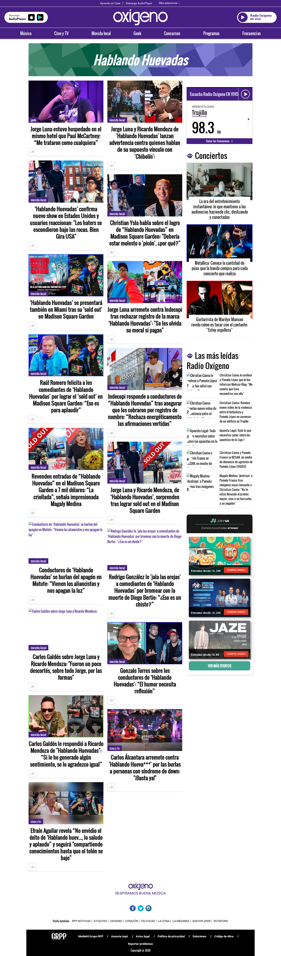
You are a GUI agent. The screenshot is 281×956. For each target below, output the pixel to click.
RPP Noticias (81, 921)
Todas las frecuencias (218, 141)
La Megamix (181, 921)
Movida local (101, 33)
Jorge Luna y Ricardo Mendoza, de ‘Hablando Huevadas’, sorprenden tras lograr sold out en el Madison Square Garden (144, 500)
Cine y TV (61, 33)
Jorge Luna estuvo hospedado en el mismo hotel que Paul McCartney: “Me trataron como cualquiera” (66, 136)
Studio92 (100, 921)
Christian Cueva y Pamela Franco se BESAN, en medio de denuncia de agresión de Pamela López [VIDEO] (236, 459)
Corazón (131, 921)
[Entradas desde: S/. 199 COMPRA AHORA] (219, 555)
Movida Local (38, 200)
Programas (211, 33)
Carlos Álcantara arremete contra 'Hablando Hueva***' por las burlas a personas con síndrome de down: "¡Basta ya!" (145, 767)
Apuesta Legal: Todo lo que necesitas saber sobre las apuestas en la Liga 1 (235, 435)
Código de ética (224, 936)
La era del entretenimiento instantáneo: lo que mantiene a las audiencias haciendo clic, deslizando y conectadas (219, 209)
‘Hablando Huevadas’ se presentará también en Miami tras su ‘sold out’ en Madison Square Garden (66, 309)
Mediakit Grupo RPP (90, 936)
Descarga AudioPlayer (139, 3)
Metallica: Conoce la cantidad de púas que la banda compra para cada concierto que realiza (220, 268)
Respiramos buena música (140, 893)
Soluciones (199, 936)
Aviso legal (143, 936)
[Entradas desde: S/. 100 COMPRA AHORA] (219, 597)
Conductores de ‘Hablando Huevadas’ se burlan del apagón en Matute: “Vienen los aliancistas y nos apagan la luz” (66, 580)
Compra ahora (236, 570)
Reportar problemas (140, 943)
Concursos (172, 33)
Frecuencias (251, 33)
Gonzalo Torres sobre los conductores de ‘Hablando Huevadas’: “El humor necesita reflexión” (145, 681)
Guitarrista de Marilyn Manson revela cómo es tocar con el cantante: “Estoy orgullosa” (219, 325)
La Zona (163, 921)
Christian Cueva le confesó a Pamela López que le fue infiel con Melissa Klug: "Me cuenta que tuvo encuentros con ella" (236, 384)
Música (25, 33)
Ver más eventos (219, 665)
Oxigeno (116, 921)
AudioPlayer (201, 921)
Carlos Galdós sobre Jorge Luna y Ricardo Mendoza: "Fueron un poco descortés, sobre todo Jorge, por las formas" (66, 667)
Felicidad (148, 921)
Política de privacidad (171, 936)
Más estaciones (168, 3)
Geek (137, 33)
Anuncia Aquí (119, 936)
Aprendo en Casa (110, 3)
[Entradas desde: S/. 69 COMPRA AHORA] (219, 639)
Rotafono (221, 921)
